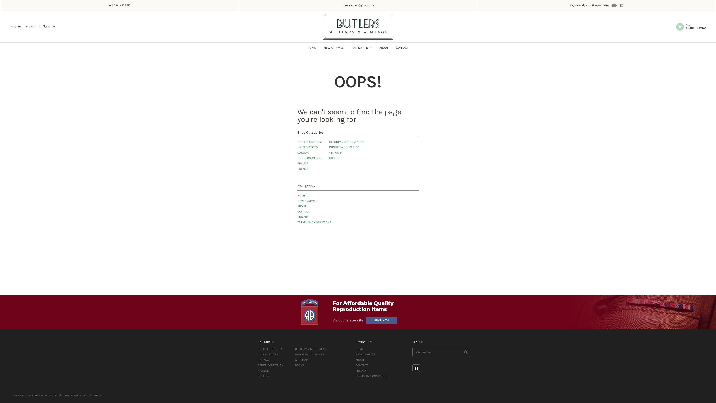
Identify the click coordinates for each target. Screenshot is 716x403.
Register (31, 26)
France (302, 163)
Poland (302, 169)
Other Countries (310, 158)
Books (333, 158)
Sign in (16, 26)
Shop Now (381, 320)
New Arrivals (307, 201)
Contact (303, 211)
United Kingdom (309, 142)
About (301, 206)
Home (301, 195)
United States (307, 147)
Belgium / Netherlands (346, 142)
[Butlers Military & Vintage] (358, 39)
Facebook (416, 368)
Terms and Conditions (314, 222)
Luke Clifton (94, 395)
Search (50, 26)
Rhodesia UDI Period (344, 147)
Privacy (303, 217)
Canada (303, 152)
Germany (336, 152)
